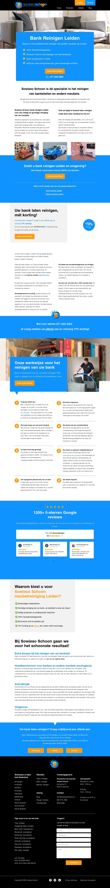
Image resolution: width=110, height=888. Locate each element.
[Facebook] (50, 880)
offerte (50, 329)
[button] (71, 7)
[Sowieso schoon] (59, 880)
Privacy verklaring (71, 880)
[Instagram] (55, 880)
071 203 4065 (56, 77)
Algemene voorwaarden (87, 880)
